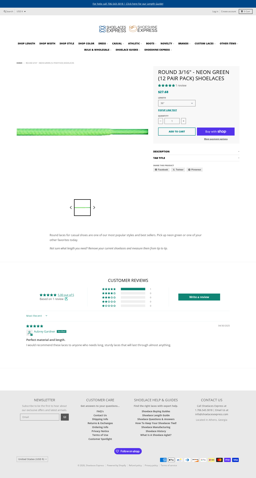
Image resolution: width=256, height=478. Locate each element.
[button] (167, 85)
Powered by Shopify (116, 465)
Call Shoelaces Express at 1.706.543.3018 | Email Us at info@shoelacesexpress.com (211, 410)
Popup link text (167, 110)
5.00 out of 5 (66, 295)
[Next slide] (93, 207)
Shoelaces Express (95, 465)
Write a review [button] (199, 297)
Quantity (163, 115)
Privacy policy (151, 465)
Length (162, 97)
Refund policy (135, 465)
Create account (228, 11)
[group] (82, 207)
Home (19, 63)
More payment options (216, 139)
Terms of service (169, 465)
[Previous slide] (70, 207)
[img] (34, 326)
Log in (215, 11)
